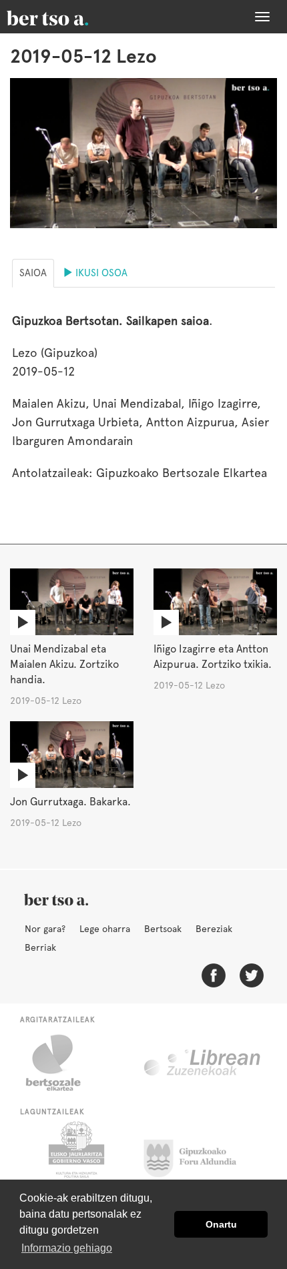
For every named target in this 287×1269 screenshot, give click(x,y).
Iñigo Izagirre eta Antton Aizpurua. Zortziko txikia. (213, 657)
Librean (203, 1062)
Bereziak (214, 928)
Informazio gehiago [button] (66, 1248)
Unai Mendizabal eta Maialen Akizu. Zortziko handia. (64, 664)
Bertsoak (163, 928)
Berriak (40, 947)
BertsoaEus (66, 16)
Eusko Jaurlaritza (75, 1155)
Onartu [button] (221, 1224)
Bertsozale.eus (61, 1062)
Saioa (33, 273)
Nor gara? (45, 928)
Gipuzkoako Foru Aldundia (198, 1155)
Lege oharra (104, 928)
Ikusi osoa (100, 273)
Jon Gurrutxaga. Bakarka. (70, 801)
